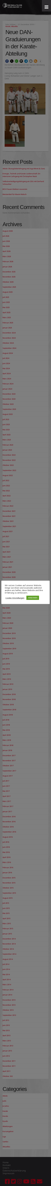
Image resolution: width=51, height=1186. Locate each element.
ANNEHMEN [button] (32, 597)
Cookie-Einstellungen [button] (14, 598)
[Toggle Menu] (46, 7)
